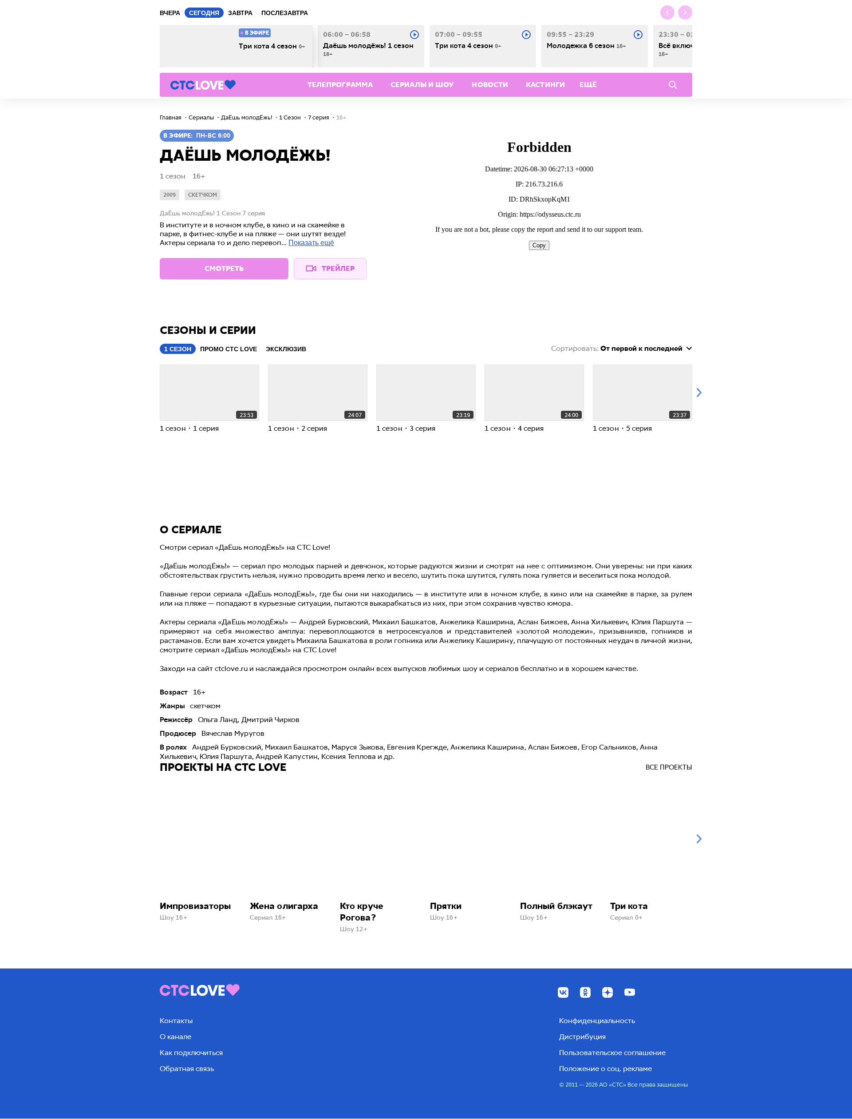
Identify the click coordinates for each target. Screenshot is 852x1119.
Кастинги (545, 84)
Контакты (176, 1020)
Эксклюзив (286, 349)
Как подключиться (191, 1052)
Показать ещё (311, 242)
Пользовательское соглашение (612, 1052)
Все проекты (669, 767)
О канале (175, 1036)
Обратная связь (187, 1068)
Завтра (240, 12)
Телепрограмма (340, 84)
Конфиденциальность (597, 1020)
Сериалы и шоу (422, 84)
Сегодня (204, 12)
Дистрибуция (582, 1036)
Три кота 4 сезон (272, 46)
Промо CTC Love (228, 349)
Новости (490, 84)
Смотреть (224, 268)
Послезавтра (284, 12)
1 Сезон (177, 349)
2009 (169, 194)
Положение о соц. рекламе (605, 1068)
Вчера (170, 12)
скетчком (202, 194)
